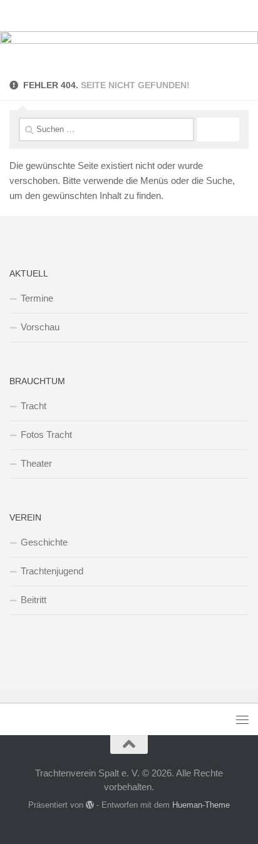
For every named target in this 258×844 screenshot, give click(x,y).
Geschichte (44, 542)
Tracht (33, 405)
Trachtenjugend (52, 571)
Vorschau (40, 327)
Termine (37, 298)
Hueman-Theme (201, 805)
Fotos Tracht (46, 434)
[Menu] (242, 15)
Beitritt (33, 599)
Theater (36, 463)
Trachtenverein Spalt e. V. (76, 15)
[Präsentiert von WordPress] (90, 805)
